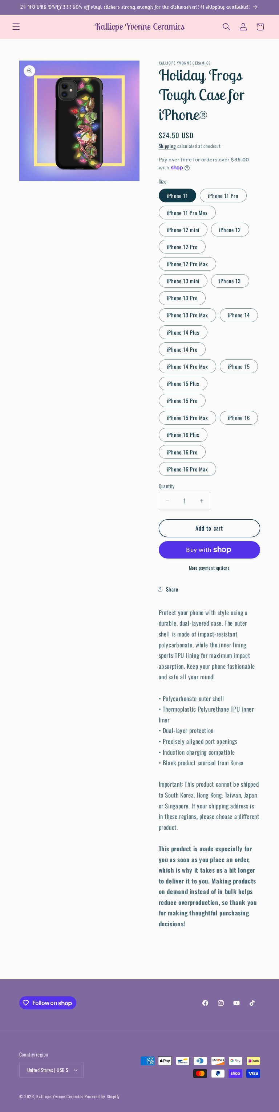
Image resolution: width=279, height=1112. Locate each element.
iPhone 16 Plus (183, 434)
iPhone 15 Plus (183, 383)
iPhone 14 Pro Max (188, 366)
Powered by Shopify (102, 1096)
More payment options (209, 568)
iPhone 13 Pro (182, 298)
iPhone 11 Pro (223, 195)
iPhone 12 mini (183, 230)
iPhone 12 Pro (182, 247)
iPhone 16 (239, 417)
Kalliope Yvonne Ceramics (59, 1096)
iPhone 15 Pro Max (188, 417)
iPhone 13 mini (183, 281)
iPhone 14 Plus (183, 332)
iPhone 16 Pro (182, 452)
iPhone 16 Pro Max (188, 469)
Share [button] (172, 589)
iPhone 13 (230, 281)
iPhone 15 (239, 366)
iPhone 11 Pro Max (187, 213)
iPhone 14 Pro (182, 349)
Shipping (167, 146)
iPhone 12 (230, 230)
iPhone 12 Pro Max (188, 264)
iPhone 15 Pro (182, 400)
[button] (16, 26)
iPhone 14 (239, 315)
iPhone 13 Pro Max (188, 315)
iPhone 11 (177, 195)
